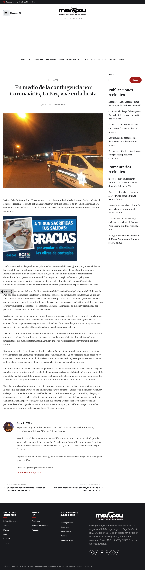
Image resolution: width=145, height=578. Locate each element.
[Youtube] (102, 552)
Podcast (6, 539)
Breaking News (66, 540)
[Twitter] (96, 552)
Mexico (6, 530)
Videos (6, 543)
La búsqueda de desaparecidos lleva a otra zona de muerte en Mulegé (123, 142)
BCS (50, 80)
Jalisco (6, 525)
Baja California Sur (10, 521)
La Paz (55, 80)
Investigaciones (66, 523)
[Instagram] (107, 552)
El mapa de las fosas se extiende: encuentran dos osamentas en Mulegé (124, 128)
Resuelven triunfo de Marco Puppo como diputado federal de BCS (123, 182)
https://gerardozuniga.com (29, 472)
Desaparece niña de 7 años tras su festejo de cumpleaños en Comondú (125, 155)
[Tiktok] (117, 552)
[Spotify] (112, 552)
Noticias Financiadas (40, 525)
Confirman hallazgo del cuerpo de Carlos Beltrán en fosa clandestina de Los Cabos (125, 115)
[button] (19, 2)
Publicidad (36, 521)
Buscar (112, 74)
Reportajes (64, 527)
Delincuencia (65, 531)
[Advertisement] (72, 38)
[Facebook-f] (91, 552)
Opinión (63, 536)
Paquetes (36, 530)
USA (5, 534)
